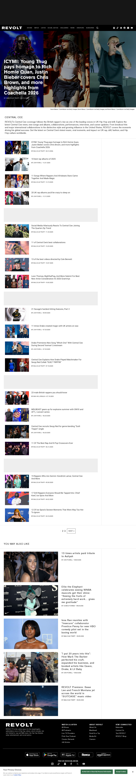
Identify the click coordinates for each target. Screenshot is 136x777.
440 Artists (66, 742)
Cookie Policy (17, 775)
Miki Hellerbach (39, 396)
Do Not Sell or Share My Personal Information (96, 772)
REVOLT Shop (121, 736)
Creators (80, 28)
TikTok (117, 28)
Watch (36, 28)
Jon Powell (37, 162)
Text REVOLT (121, 733)
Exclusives (64, 28)
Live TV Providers (68, 733)
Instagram (114, 28)
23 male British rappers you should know (49, 392)
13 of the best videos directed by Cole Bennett (51, 259)
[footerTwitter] (77, 765)
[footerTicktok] (58, 765)
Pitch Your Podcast (69, 736)
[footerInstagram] (52, 765)
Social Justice (53, 28)
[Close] (133, 772)
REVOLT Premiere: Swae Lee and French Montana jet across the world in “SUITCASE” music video (78, 692)
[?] (17, 147)
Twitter (128, 28)
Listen (43, 28)
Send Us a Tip (94, 733)
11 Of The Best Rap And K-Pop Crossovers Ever (52, 443)
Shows (29, 28)
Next (70, 531)
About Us (92, 727)
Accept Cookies (121, 772)
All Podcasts (66, 730)
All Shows (65, 727)
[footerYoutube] (83, 765)
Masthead (93, 730)
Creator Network (68, 739)
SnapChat (121, 28)
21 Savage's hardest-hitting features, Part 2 (50, 309)
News (72, 28)
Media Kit (92, 736)
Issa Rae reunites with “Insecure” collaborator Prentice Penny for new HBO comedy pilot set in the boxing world (79, 626)
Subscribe (90, 28)
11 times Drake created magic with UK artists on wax (54, 326)
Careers (92, 739)
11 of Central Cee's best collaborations (48, 242)
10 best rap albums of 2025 (43, 159)
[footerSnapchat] (65, 765)
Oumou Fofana (69, 606)
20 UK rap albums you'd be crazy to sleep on (50, 192)
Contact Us (120, 730)
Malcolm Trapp (39, 151)
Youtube (132, 28)
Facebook (124, 28)
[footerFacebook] (71, 765)
